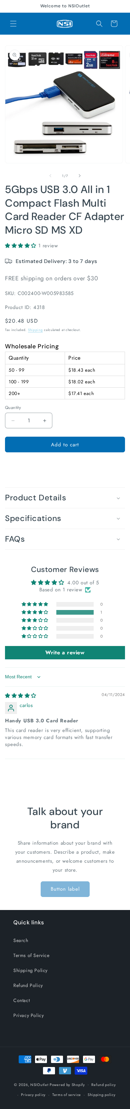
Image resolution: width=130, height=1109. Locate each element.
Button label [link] (65, 889)
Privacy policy (33, 1094)
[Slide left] (50, 175)
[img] (20, 695)
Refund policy (103, 1084)
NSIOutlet (39, 1084)
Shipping (35, 329)
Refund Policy (28, 985)
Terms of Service (31, 955)
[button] (13, 23)
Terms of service (66, 1094)
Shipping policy (102, 1094)
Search (20, 940)
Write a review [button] (64, 652)
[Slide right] (79, 175)
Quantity (13, 407)
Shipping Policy (30, 970)
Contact (21, 1000)
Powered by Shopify (67, 1084)
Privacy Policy (28, 1015)
